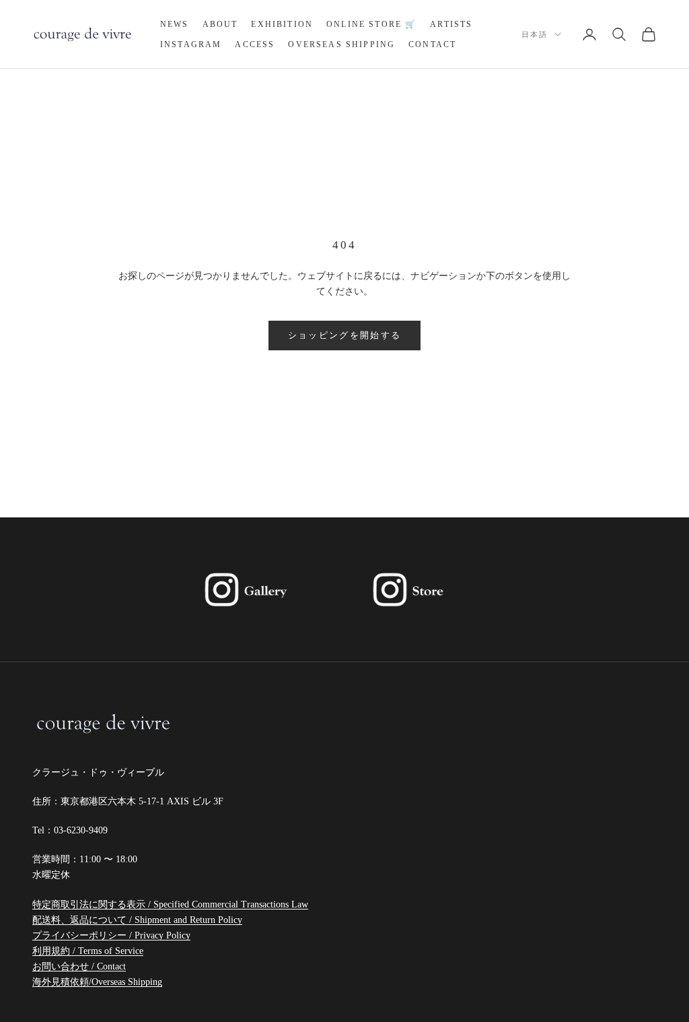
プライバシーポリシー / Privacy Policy (111, 935)
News (174, 24)
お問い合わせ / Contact (79, 966)
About (220, 24)
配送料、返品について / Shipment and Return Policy (137, 920)
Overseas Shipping (341, 44)
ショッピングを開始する (345, 335)
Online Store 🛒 (371, 24)
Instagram (190, 44)
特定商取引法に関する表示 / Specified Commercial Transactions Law (170, 904)
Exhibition (282, 24)
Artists (451, 24)
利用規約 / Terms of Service (87, 951)
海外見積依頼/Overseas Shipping (97, 982)
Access (255, 44)
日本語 (534, 34)
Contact (432, 44)
